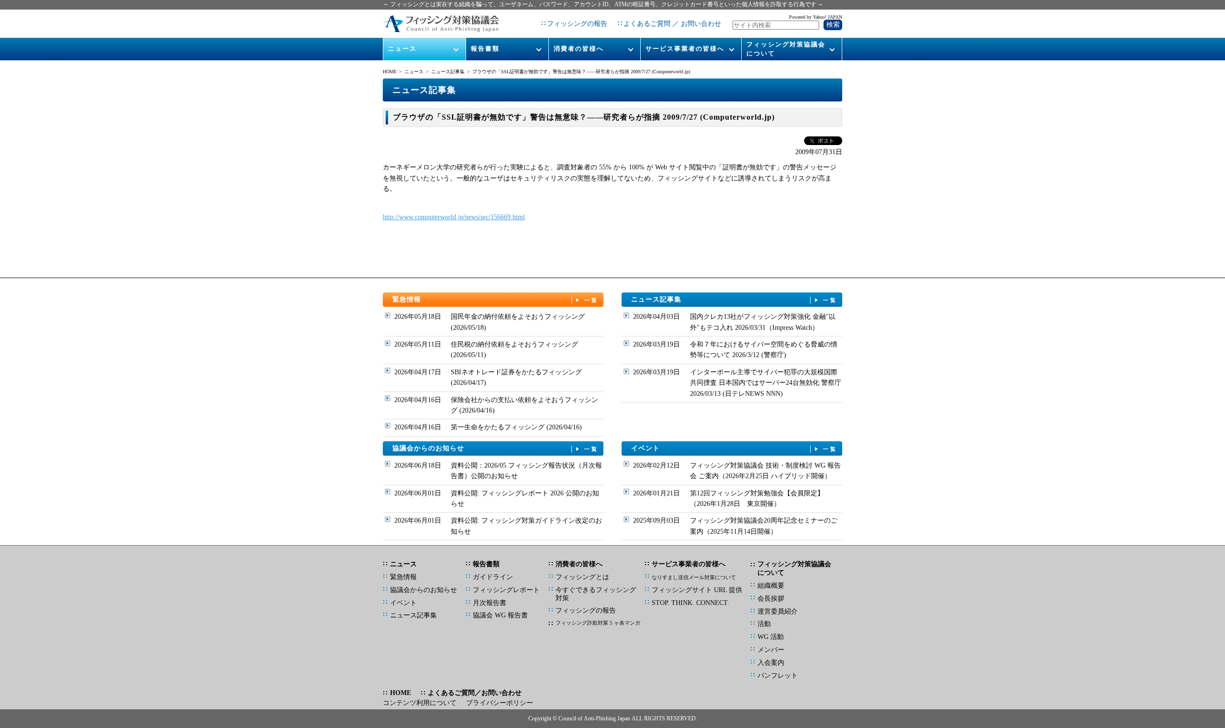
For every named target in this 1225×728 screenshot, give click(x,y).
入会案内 (770, 662)
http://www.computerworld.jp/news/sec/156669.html (454, 217)
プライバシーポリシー (499, 702)
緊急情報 (495, 299)
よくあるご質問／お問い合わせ (475, 692)
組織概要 (770, 585)
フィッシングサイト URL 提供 (697, 590)
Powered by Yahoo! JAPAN (815, 17)
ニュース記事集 (448, 71)
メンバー (770, 649)
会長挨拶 (770, 598)
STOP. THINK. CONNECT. (690, 602)
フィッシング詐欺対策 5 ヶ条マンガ (598, 623)
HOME (390, 71)
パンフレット (777, 675)
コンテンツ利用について (420, 702)
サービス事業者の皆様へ (685, 48)
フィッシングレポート (506, 590)
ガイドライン (493, 577)
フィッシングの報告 (577, 23)
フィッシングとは (582, 577)
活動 (764, 623)
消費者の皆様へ (579, 48)
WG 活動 (770, 636)
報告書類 (485, 48)
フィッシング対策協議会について (785, 48)
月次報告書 (489, 602)
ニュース (402, 48)
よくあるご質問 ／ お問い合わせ (672, 23)
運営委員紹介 (777, 611)
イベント (734, 448)
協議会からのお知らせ (495, 448)
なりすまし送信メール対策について (694, 577)
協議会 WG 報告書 (500, 615)
